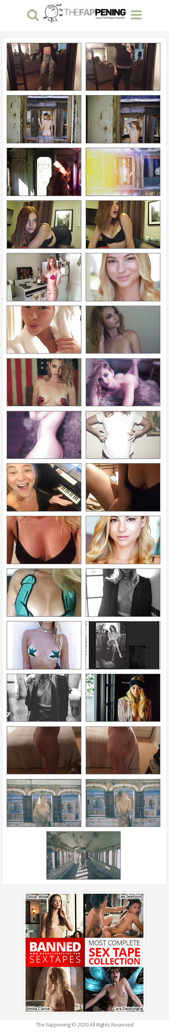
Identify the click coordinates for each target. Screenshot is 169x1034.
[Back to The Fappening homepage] (84, 12)
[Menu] (136, 14)
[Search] (33, 14)
